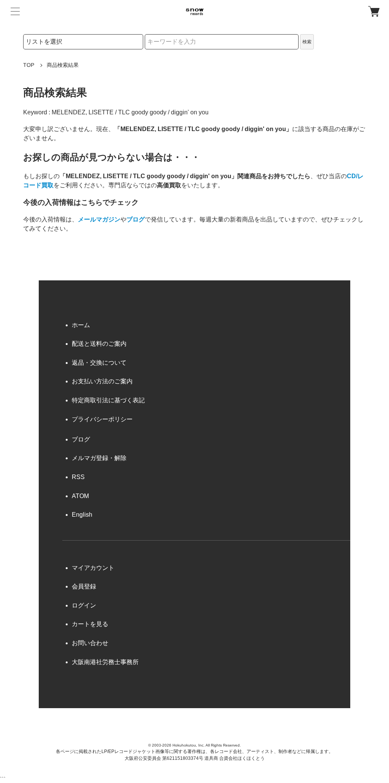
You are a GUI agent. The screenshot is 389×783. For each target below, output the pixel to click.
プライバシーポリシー (102, 419)
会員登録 (84, 586)
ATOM (80, 496)
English (82, 514)
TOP (28, 65)
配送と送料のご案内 (99, 343)
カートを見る (90, 624)
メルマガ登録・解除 (99, 458)
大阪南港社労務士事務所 (105, 662)
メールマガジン (99, 219)
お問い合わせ (90, 643)
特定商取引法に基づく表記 (108, 400)
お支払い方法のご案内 (102, 381)
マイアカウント (93, 568)
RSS (78, 477)
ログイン (84, 605)
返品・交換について (99, 362)
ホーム (81, 325)
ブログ (136, 219)
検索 (307, 41)
